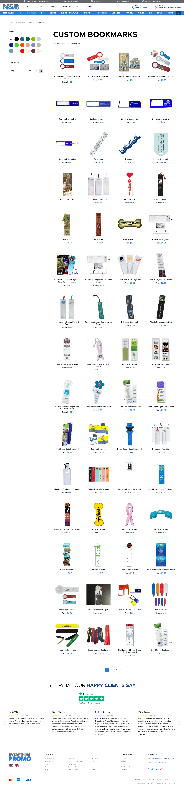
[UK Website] (17, 766)
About (41, 7)
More (170, 13)
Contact (89, 7)
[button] (4, 723)
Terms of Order (169, 779)
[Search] (178, 13)
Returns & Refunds (155, 779)
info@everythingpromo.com (169, 7)
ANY (11, 39)
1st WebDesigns (169, 783)
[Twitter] (152, 769)
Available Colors (70, 7)
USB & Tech (116, 13)
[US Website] (11, 766)
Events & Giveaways (69, 13)
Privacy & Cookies (140, 779)
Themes (141, 13)
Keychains (87, 13)
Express (160, 13)
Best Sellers (8, 13)
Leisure (53, 13)
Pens (20, 13)
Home (29, 7)
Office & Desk (101, 13)
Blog (53, 7)
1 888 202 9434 (141, 7)
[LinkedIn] (156, 769)
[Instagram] (161, 769)
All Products (49, 758)
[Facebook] (148, 769)
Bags (43, 13)
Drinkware (31, 13)
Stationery (30, 23)
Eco (150, 13)
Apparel (129, 13)
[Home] (11, 7)
